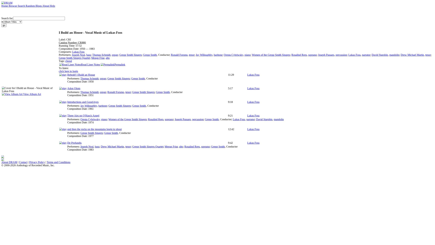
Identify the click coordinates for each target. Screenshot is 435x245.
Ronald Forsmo (179, 54)
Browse (13, 5)
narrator (366, 54)
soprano (312, 54)
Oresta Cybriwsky (233, 54)
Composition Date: (69, 48)
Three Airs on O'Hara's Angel (83, 115)
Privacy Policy (37, 162)
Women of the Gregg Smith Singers (271, 54)
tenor (191, 54)
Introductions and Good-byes (83, 102)
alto (108, 57)
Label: (62, 39)
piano (247, 54)
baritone (218, 54)
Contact (23, 162)
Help (52, 5)
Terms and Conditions (58, 162)
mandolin (394, 54)
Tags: (62, 61)
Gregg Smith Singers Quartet (74, 57)
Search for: (7, 18)
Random (31, 5)
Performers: (65, 54)
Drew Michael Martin (412, 54)
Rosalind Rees (299, 54)
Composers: (65, 51)
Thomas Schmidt (101, 54)
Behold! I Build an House (81, 74)
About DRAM (9, 162)
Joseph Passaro (326, 54)
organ (115, 54)
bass (88, 54)
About (46, 5)
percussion (341, 54)
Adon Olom (73, 88)
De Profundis (74, 142)
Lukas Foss (78, 51)
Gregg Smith (150, 54)
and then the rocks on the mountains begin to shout (94, 129)
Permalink (119, 64)
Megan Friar (97, 57)
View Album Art (31, 94)
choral (68, 61)
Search (22, 5)
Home (5, 5)
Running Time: (67, 45)
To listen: (64, 68)
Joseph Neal (78, 54)
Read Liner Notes (90, 64)
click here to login (68, 71)
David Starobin (380, 54)
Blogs (39, 5)
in (2, 21)
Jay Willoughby (204, 54)
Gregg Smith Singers (130, 54)
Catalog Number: (68, 42)
